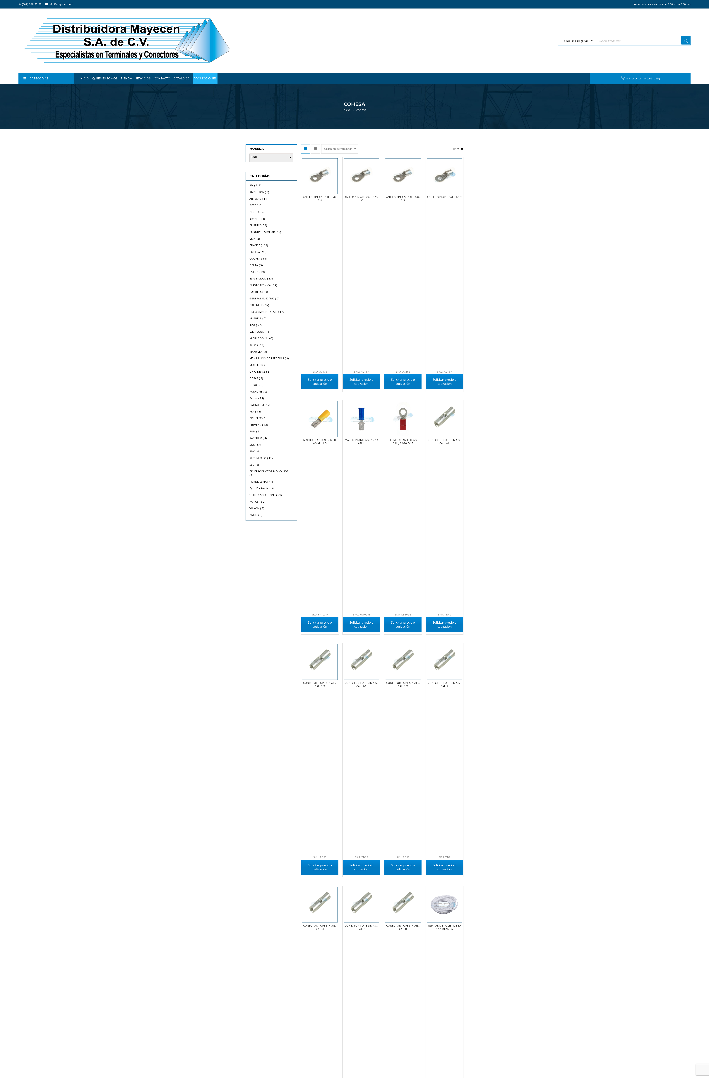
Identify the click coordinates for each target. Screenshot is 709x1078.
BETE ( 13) (256, 205)
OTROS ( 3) (256, 385)
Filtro (456, 149)
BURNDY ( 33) (258, 225)
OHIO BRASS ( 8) (259, 371)
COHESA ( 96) (257, 252)
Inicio (346, 110)
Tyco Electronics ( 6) (262, 488)
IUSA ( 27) (255, 325)
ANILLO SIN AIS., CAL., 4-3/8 (444, 197)
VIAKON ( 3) (256, 508)
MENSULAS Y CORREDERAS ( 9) (269, 358)
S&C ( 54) (255, 444)
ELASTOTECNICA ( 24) (263, 285)
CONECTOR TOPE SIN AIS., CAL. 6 (361, 927)
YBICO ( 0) (255, 515)
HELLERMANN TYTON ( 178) (267, 311)
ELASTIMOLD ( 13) (261, 278)
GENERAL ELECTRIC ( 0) (264, 298)
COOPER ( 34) (258, 258)
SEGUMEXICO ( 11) (261, 458)
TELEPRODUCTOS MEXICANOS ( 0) (268, 473)
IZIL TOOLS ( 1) (259, 331)
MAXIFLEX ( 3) (258, 351)
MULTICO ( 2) (257, 365)
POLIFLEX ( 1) (257, 418)
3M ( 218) (255, 185)
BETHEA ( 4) (257, 212)
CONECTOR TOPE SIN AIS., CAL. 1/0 (403, 684)
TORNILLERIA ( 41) (261, 481)
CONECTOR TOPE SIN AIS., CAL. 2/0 (361, 684)
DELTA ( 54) (256, 265)
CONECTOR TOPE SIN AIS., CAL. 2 (444, 684)
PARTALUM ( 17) (259, 405)
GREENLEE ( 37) (259, 305)
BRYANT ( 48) (257, 218)
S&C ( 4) (254, 451)
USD (254, 157)
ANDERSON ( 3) (259, 192)
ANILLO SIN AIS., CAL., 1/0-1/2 (361, 198)
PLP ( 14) (255, 411)
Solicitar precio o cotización (320, 382)
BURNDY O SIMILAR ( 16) (265, 232)
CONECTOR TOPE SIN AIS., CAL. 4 (320, 927)
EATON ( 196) (257, 272)
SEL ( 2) (254, 464)
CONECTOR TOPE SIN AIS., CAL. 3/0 (320, 684)
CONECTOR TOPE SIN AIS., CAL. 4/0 (444, 441)
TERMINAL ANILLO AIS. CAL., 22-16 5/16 (403, 441)
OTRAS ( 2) (256, 378)
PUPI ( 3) (254, 431)
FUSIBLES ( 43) (258, 292)
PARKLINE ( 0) (258, 391)
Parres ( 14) (256, 398)
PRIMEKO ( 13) (258, 425)
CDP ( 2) (254, 238)
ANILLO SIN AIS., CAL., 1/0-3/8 (403, 198)
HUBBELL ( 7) (257, 318)
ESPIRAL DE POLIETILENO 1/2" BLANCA (444, 927)
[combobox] (576, 40)
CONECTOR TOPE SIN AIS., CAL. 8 (403, 927)
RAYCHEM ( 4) (258, 438)
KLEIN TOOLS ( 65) (261, 338)
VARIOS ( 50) (257, 501)
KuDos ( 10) (256, 345)
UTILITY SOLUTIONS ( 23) (265, 495)
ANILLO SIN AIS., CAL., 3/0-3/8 (320, 198)
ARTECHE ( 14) (258, 198)
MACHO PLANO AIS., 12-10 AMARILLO (320, 441)
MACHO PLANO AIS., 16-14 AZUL (361, 441)
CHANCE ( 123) (258, 245)
